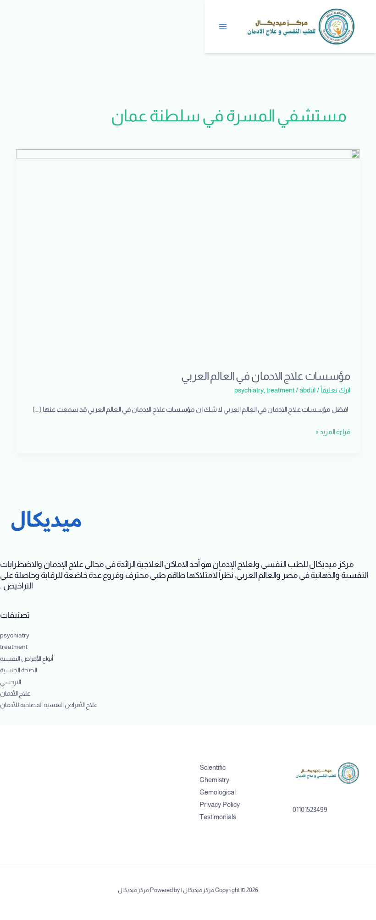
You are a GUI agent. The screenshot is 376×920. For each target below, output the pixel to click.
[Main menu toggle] (223, 26)
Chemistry (214, 780)
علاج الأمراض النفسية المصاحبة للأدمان (49, 705)
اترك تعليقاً (335, 390)
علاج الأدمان (15, 693)
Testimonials (217, 817)
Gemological (217, 792)
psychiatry (249, 390)
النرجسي (10, 682)
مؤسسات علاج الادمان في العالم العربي (265, 376)
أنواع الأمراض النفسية (26, 658)
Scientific (212, 767)
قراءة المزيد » (332, 431)
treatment (280, 390)
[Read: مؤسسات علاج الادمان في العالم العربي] (188, 253)
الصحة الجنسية (18, 670)
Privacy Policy (219, 804)
